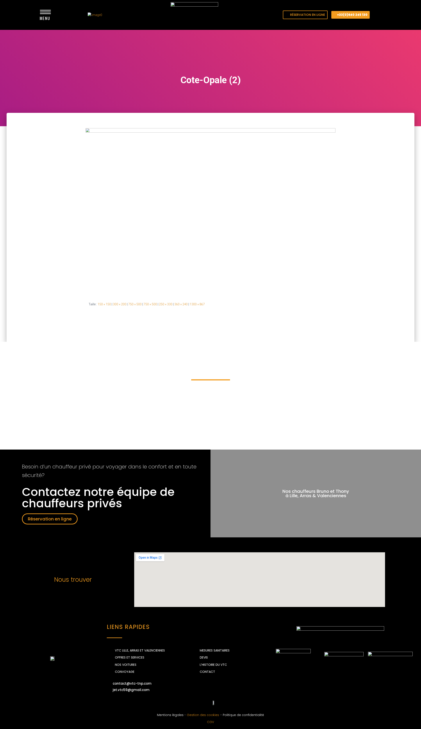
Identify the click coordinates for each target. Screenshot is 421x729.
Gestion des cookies (203, 715)
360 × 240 (181, 304)
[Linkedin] (192, 702)
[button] (305, 15)
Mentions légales (170, 715)
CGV (210, 722)
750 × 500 (135, 304)
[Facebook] (180, 702)
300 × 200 (119, 304)
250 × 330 (165, 304)
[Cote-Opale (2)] (210, 211)
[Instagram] (205, 702)
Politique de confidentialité (243, 715)
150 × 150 (104, 304)
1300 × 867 (197, 304)
